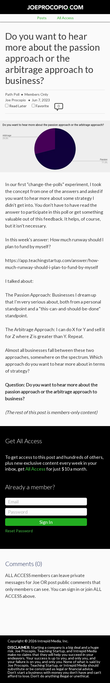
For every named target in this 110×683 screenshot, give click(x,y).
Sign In (46, 522)
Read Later (18, 106)
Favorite (42, 106)
